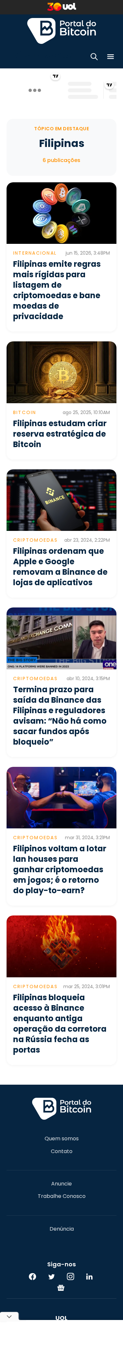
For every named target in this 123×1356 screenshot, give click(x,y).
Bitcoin (24, 412)
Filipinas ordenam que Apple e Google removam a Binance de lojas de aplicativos (60, 567)
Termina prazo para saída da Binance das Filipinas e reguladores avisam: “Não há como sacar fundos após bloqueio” (60, 715)
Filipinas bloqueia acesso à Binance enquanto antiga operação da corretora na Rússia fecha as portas (60, 1023)
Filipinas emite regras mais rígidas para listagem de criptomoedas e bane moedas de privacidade (57, 290)
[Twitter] (51, 1276)
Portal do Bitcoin (61, 31)
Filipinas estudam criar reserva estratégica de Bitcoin (60, 434)
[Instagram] (70, 1276)
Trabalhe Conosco (62, 1196)
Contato (61, 1151)
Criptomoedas (35, 540)
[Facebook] (32, 1276)
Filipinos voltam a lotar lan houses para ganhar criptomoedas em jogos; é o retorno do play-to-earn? (59, 869)
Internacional (35, 253)
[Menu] (110, 57)
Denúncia (62, 1229)
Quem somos (62, 1138)
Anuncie (61, 1183)
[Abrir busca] (94, 57)
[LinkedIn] (89, 1276)
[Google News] (61, 1287)
